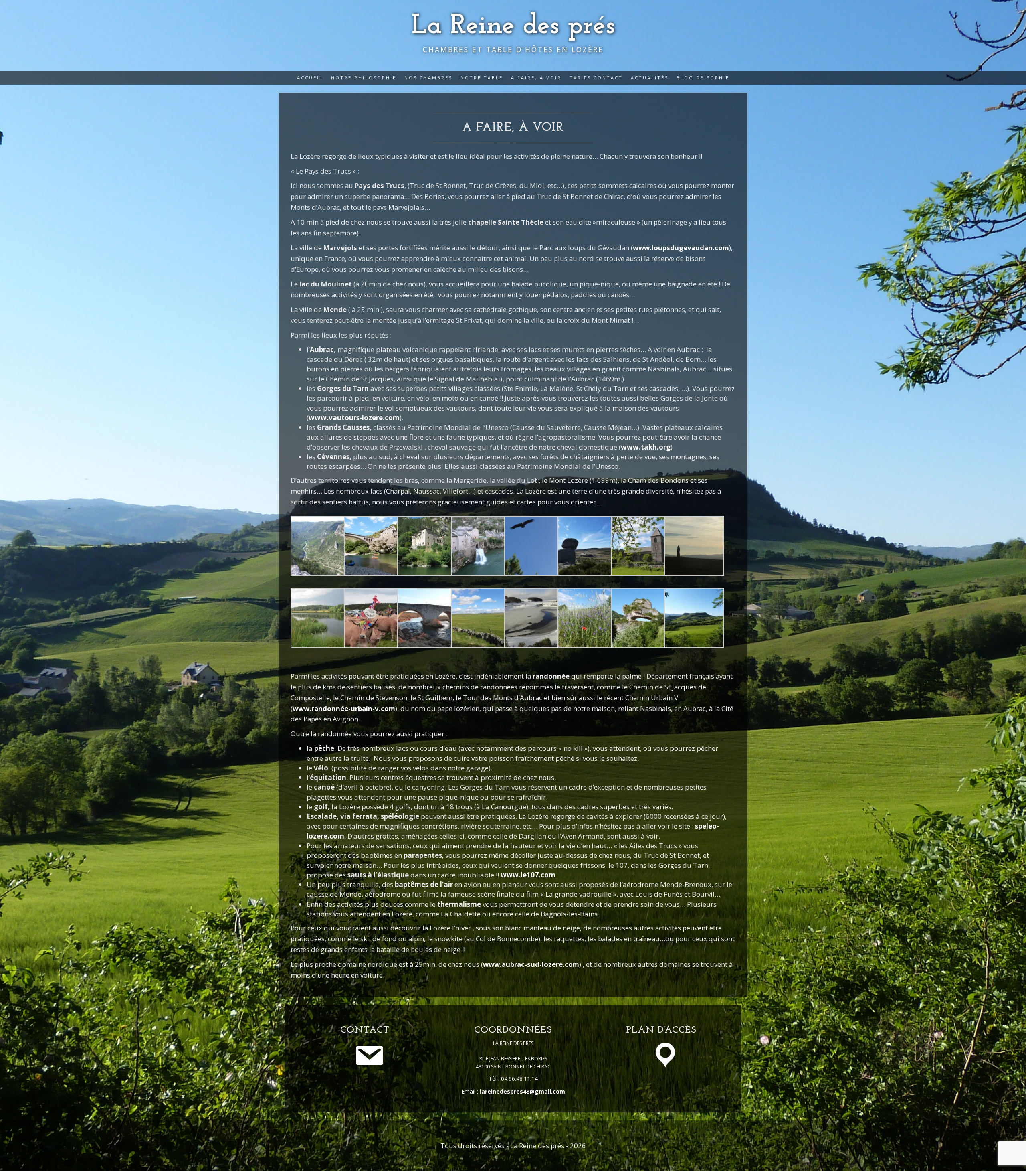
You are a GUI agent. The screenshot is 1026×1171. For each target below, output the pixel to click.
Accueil (310, 78)
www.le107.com (528, 874)
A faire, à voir (536, 78)
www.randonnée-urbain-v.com (344, 708)
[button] (317, 546)
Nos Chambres (428, 78)
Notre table (481, 78)
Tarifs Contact (596, 78)
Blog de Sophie (703, 78)
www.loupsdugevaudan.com (681, 247)
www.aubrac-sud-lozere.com (531, 964)
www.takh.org (646, 447)
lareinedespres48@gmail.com (522, 1091)
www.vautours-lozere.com (354, 417)
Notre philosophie (363, 78)
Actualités (650, 78)
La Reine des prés (513, 26)
